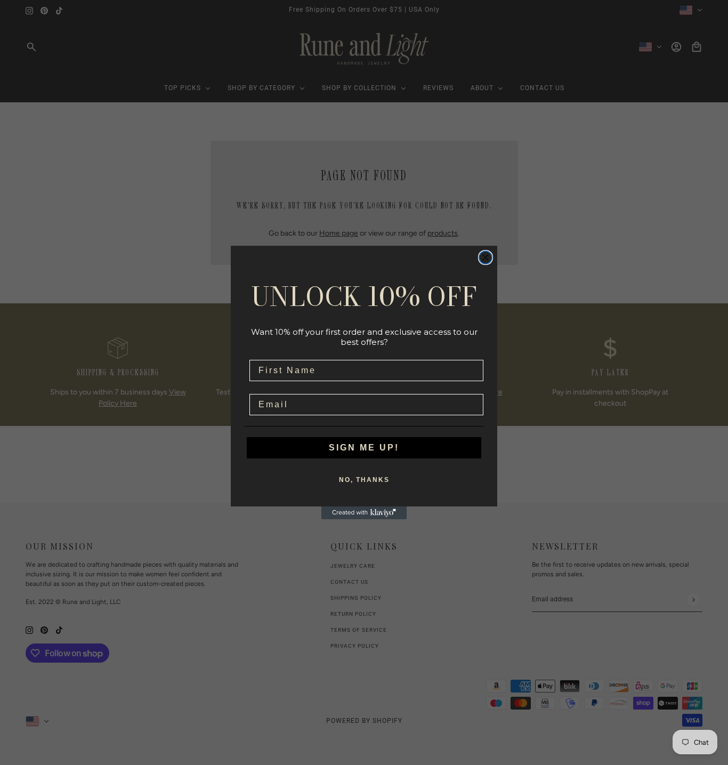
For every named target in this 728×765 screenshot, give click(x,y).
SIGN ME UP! (364, 447)
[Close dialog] (485, 257)
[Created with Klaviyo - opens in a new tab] (364, 512)
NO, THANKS (364, 480)
